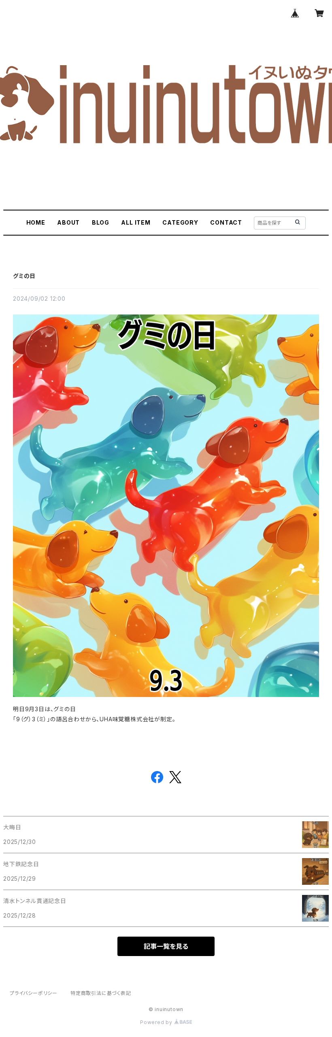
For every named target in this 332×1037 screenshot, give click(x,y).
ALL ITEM (135, 222)
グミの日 (24, 275)
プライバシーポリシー (33, 993)
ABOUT (68, 222)
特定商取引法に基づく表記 (100, 993)
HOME (35, 222)
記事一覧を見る (166, 946)
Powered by (157, 1022)
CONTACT (226, 222)
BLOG (100, 222)
